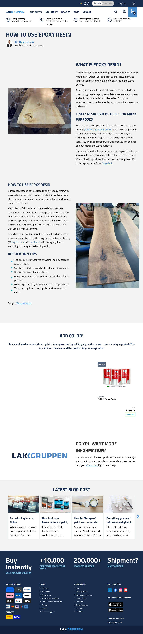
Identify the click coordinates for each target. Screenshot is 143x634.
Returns (45, 605)
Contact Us (80, 601)
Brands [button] (65, 12)
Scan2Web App (82, 605)
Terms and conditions (50, 598)
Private (97, 3)
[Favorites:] (124, 12)
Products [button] (36, 12)
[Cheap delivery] (8, 19)
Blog (76, 12)
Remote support (48, 612)
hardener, (35, 242)
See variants (130, 414)
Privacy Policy (81, 598)
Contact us (92, 465)
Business (107, 3)
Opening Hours (82, 591)
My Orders (46, 591)
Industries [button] (51, 12)
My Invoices (46, 595)
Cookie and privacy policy (52, 601)
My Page (45, 588)
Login (133, 3)
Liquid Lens (17, 242)
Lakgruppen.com (114, 622)
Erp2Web (79, 608)
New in (87, 12)
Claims (44, 608)
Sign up (123, 3)
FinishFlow (80, 612)
